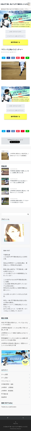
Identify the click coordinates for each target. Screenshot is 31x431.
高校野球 (4, 397)
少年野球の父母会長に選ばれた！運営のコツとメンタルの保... (19, 191)
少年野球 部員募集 (7, 390)
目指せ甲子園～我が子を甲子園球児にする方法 (14, 4)
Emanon (19, 428)
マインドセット (6, 381)
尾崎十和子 (13, 52)
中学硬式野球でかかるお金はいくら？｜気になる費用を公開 (19, 181)
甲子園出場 (4, 394)
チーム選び (4, 377)
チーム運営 (4, 374)
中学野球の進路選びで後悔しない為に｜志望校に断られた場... (19, 171)
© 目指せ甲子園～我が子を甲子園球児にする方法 (15, 426)
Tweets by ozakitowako (8, 407)
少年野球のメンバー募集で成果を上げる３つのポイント (14, 334)
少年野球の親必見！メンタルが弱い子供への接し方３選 (14, 329)
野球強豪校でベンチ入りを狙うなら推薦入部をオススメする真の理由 (14, 339)
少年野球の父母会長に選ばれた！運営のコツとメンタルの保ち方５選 (14, 344)
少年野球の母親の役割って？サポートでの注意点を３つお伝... (19, 201)
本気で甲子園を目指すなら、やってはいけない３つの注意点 (14, 323)
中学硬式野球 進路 (7, 384)
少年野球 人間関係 (7, 387)
